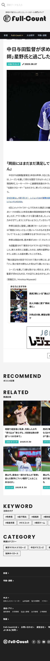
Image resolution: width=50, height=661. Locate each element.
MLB (5, 597)
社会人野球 (25, 611)
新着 (6, 35)
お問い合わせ (27, 627)
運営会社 (40, 627)
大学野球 (15, 611)
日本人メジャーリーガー (12, 601)
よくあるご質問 (9, 630)
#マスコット (24, 522)
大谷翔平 (30, 35)
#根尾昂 (35, 516)
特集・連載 (42, 35)
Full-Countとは (10, 627)
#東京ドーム (40, 522)
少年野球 (43, 611)
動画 (5, 619)
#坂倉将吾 (9, 522)
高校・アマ (7, 608)
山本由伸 (26, 601)
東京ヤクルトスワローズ (15, 547)
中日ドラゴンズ (13, 64)
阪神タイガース (11, 553)
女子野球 (34, 611)
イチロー (45, 601)
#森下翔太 (22, 516)
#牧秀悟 (8, 516)
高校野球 (6, 611)
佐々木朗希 (35, 601)
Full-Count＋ (17, 35)
